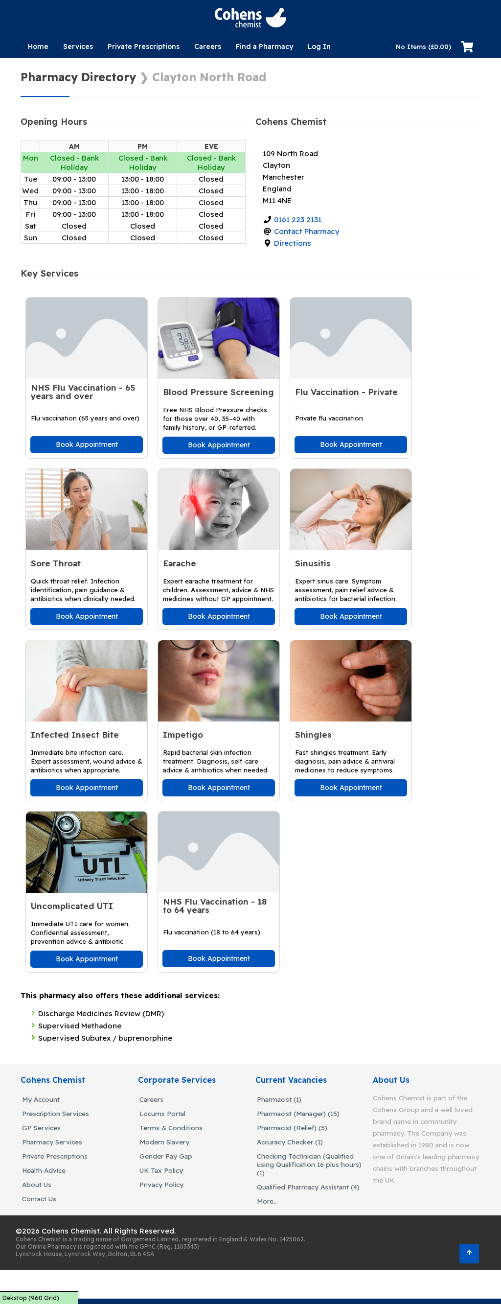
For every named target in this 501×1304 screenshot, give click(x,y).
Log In (319, 46)
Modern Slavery (164, 1142)
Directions (292, 243)
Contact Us (39, 1198)
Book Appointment (87, 444)
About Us (36, 1184)
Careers (207, 46)
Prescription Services (55, 1113)
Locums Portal (162, 1113)
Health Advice (44, 1170)
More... (267, 1201)
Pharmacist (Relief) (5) (292, 1127)
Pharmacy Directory (78, 77)
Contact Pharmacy (307, 231)
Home (38, 46)
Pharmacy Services (52, 1142)
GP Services (41, 1127)
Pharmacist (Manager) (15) (298, 1113)
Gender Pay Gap (165, 1156)
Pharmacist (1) (279, 1099)
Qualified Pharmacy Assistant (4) (308, 1187)
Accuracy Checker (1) (290, 1142)
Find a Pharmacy (264, 46)
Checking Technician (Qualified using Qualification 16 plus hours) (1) (309, 1164)
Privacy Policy (161, 1184)
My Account (41, 1099)
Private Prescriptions (144, 46)
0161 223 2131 (297, 219)
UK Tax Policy (161, 1170)
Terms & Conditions (171, 1127)
